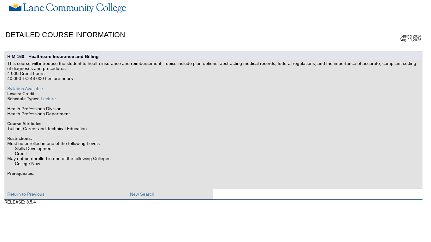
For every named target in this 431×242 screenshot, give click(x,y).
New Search (142, 194)
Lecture (48, 98)
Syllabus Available (25, 88)
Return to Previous (25, 194)
